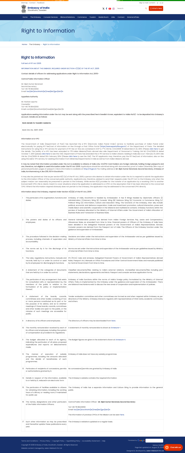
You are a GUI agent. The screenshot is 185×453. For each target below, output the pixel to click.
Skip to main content (147, 3)
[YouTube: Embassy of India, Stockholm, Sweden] (110, 8)
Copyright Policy (58, 441)
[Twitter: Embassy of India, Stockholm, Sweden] (103, 8)
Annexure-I (115, 327)
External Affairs (133, 17)
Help (103, 441)
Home (25, 17)
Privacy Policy (45, 441)
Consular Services (51, 17)
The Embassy (35, 17)
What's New (157, 8)
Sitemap (24, 3)
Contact (32, 3)
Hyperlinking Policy (73, 441)
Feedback (40, 3)
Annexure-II (120, 339)
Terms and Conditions (29, 441)
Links (113, 17)
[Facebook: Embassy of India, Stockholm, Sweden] (106, 8)
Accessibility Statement (91, 441)
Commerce (82, 17)
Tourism (93, 17)
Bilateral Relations (67, 17)
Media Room (104, 17)
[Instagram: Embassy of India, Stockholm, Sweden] (114, 8)
